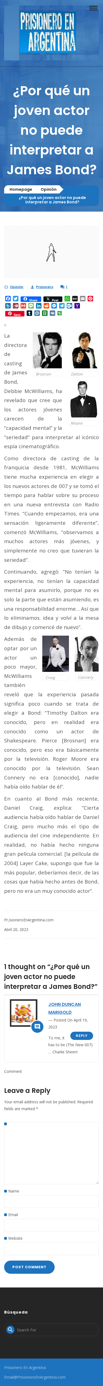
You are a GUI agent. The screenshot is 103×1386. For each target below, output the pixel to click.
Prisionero (44, 287)
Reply (82, 1035)
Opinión (49, 189)
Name (13, 1191)
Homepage (21, 189)
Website (15, 1238)
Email (13, 1214)
